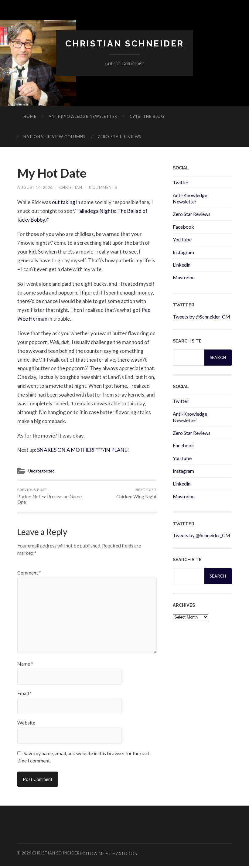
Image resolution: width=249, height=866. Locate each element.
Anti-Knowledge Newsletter (190, 198)
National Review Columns (54, 136)
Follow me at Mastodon (109, 853)
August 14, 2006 (35, 187)
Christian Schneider (124, 44)
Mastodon (184, 277)
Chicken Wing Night (136, 493)
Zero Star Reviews (120, 136)
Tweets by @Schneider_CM (201, 316)
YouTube (182, 239)
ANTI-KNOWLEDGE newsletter (83, 116)
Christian (70, 187)
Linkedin (181, 265)
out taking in (66, 202)
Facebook (183, 227)
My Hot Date (51, 173)
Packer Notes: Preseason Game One (49, 496)
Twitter (181, 182)
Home (29, 116)
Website (26, 722)
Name (25, 663)
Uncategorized (41, 471)
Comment (29, 572)
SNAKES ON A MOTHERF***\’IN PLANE (82, 450)
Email (24, 693)
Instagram (183, 252)
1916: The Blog (147, 116)
